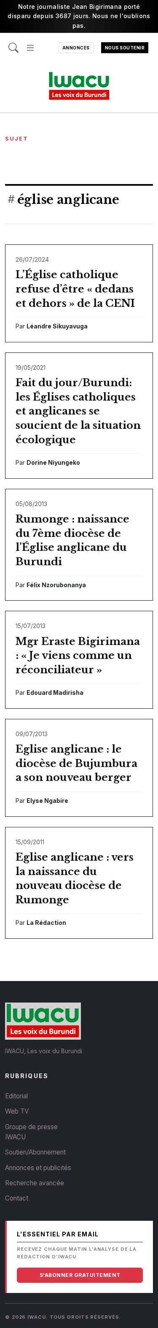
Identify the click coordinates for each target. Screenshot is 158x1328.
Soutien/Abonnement (35, 1152)
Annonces (76, 47)
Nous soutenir (125, 47)
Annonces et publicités (38, 1168)
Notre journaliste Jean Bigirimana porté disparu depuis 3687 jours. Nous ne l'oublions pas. (79, 16)
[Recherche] (13, 43)
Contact (16, 1198)
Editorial (16, 1096)
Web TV (17, 1111)
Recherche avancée (34, 1183)
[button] (30, 43)
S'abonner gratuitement (80, 1275)
